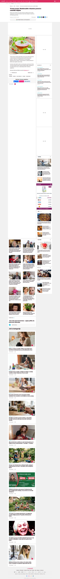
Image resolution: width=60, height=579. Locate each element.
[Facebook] (27, 576)
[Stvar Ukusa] (25, 572)
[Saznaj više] (50, 156)
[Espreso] (22, 572)
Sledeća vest (30, 72)
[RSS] (31, 576)
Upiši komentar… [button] (14, 324)
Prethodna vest (14, 72)
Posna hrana (28, 76)
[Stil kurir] (42, 572)
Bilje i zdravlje (19, 76)
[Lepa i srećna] (29, 572)
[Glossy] (45, 572)
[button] (33, 17)
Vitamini (24, 76)
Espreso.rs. (26, 70)
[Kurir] (19, 572)
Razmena (10, 76)
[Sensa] (33, 572)
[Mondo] (15, 572)
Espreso (14, 76)
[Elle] (36, 572)
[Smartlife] (39, 572)
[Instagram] (29, 576)
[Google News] (33, 576)
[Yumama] (3, 1)
